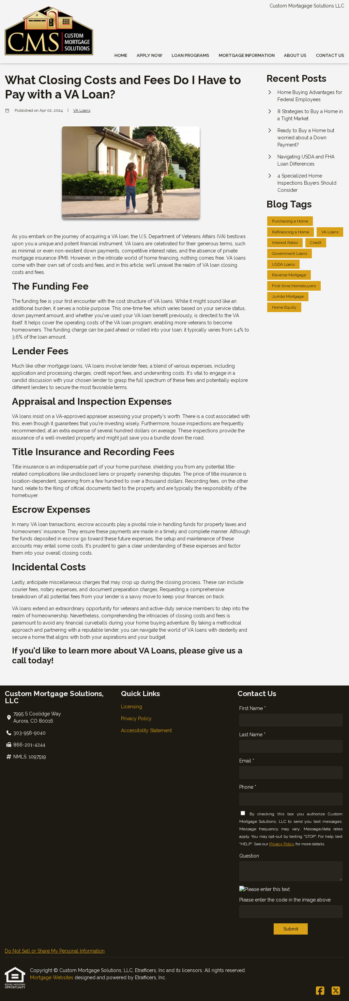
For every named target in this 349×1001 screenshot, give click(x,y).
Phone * (247, 787)
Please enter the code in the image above (285, 900)
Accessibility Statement (146, 730)
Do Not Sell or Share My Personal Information (55, 951)
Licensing (131, 706)
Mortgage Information (247, 55)
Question (249, 856)
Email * (246, 761)
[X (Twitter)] (336, 991)
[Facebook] (320, 991)
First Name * (252, 708)
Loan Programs (190, 55)
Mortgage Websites (52, 977)
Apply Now (149, 55)
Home (121, 55)
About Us (295, 55)
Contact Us (330, 55)
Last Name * (252, 734)
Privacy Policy (136, 718)
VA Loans (81, 110)
